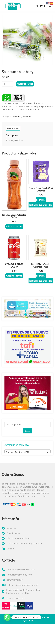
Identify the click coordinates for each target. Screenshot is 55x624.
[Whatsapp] (7, 617)
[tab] (13, 128)
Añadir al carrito (25, 84)
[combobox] (27, 451)
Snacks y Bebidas (22, 116)
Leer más (41, 200)
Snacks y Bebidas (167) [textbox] (27, 452)
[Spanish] (51, 3)
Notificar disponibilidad (40, 205)
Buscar (27, 431)
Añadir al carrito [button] (14, 226)
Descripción (13, 128)
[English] (48, 3)
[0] (40, 5)
